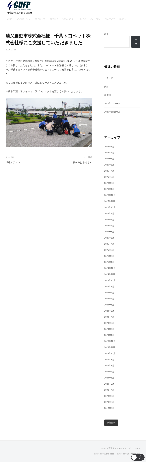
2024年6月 (109, 304)
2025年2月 (109, 256)
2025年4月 (109, 244)
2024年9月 (109, 286)
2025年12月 (109, 195)
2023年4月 (109, 390)
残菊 (106, 86)
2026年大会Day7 (112, 103)
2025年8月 (109, 219)
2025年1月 (109, 262)
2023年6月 (109, 377)
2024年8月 (109, 292)
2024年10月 (109, 280)
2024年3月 (109, 323)
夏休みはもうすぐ (82, 162)
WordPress (109, 454)
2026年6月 (109, 158)
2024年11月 (109, 274)
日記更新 (111, 423)
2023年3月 (109, 396)
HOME (9, 19)
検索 (106, 34)
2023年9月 (109, 359)
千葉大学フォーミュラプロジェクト (124, 448)
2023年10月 (109, 353)
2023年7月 (109, 371)
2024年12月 (109, 268)
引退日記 (108, 78)
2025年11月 (109, 201)
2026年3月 (109, 177)
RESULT (54, 19)
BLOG (83, 19)
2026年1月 (109, 189)
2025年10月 (109, 207)
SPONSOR (67, 19)
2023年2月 (109, 402)
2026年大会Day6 (112, 112)
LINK (121, 19)
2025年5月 (109, 238)
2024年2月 (109, 329)
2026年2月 (109, 183)
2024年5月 (109, 311)
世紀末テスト (13, 162)
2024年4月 (109, 317)
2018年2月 (109, 408)
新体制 (107, 95)
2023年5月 (109, 384)
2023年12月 (109, 341)
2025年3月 (109, 250)
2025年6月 (109, 231)
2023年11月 (109, 347)
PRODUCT (40, 19)
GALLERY (95, 19)
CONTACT (110, 19)
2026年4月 (109, 171)
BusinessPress (133, 454)
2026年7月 (109, 152)
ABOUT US (22, 19)
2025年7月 (109, 225)
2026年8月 (109, 146)
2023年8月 (109, 365)
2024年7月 (109, 298)
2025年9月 (109, 213)
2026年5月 (109, 165)
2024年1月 (109, 335)
